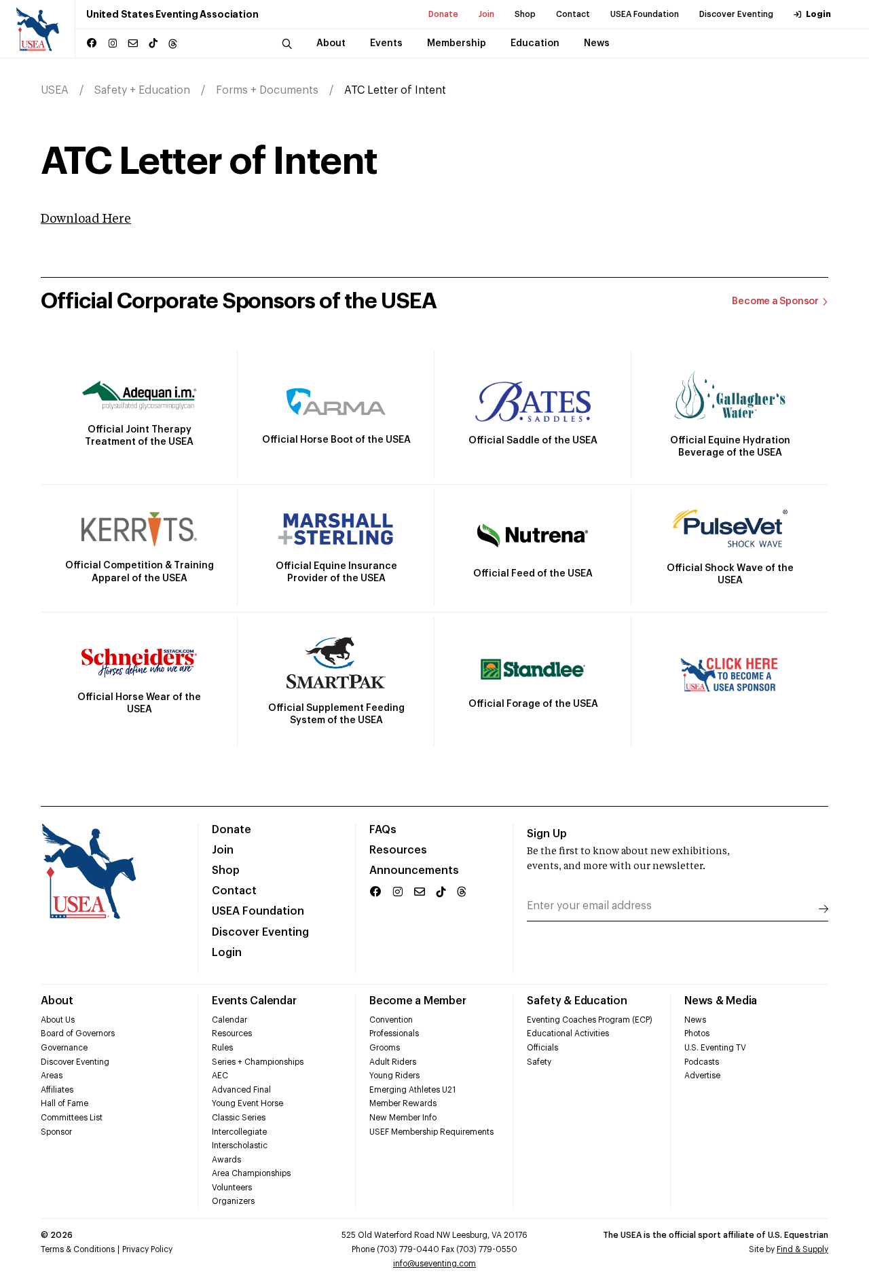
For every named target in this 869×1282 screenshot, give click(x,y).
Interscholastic (239, 1145)
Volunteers (232, 1188)
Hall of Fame (64, 1103)
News (695, 1020)
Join (486, 14)
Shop (525, 14)
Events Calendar (254, 1000)
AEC (220, 1076)
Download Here (86, 219)
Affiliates (57, 1090)
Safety (539, 1062)
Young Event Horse (247, 1103)
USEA (55, 90)
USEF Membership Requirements (431, 1132)
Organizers (233, 1201)
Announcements (414, 870)
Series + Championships (257, 1062)
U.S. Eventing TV (715, 1048)
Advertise (702, 1076)
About (57, 1000)
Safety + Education (142, 90)
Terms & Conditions (78, 1249)
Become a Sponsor (775, 301)
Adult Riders (392, 1062)
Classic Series (238, 1118)
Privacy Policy (147, 1249)
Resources (398, 850)
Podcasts (701, 1062)
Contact (573, 14)
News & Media (720, 1000)
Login (818, 14)
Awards (226, 1160)
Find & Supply (802, 1249)
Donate (443, 14)
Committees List (72, 1118)
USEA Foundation (644, 14)
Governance (64, 1048)
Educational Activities (568, 1033)
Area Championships (251, 1173)
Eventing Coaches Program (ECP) (589, 1020)
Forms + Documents (267, 90)
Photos (696, 1033)
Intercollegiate (239, 1132)
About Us (58, 1020)
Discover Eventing (736, 14)
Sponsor (56, 1132)
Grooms (384, 1048)
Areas (51, 1076)
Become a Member (417, 1000)
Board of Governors (78, 1033)
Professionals (394, 1033)
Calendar (229, 1020)
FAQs (382, 829)
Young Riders (394, 1076)
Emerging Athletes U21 (412, 1090)
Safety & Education (577, 1000)
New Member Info (403, 1118)
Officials (542, 1048)
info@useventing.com (434, 1264)
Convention (391, 1020)
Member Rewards (403, 1103)
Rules (222, 1048)
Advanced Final (241, 1090)
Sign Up (547, 833)
